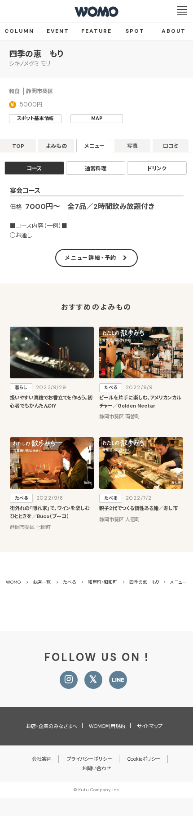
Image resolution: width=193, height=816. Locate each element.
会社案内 (42, 759)
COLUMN (19, 31)
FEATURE (96, 31)
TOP (18, 146)
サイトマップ (149, 726)
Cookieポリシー (144, 759)
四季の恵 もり (36, 54)
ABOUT (174, 31)
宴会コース (25, 190)
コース (34, 168)
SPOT (135, 31)
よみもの (56, 146)
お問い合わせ (96, 768)
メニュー (94, 146)
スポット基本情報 (35, 118)
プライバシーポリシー (89, 759)
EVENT (58, 31)
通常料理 (95, 168)
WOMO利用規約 (107, 726)
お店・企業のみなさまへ (51, 726)
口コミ (171, 146)
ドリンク (157, 168)
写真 (132, 146)
